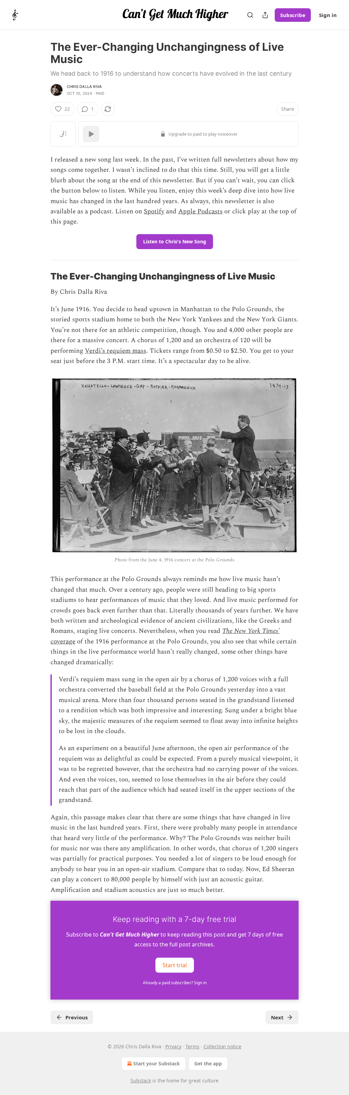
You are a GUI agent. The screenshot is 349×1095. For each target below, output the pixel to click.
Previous (76, 1017)
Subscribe (292, 15)
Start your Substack (156, 1063)
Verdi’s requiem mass (115, 351)
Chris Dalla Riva (84, 86)
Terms (192, 1046)
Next (277, 1017)
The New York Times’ (251, 631)
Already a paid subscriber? (175, 983)
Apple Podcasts (200, 211)
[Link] (40, 276)
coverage (62, 642)
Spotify (154, 211)
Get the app (208, 1063)
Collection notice (222, 1046)
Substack (141, 1080)
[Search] (250, 15)
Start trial (175, 965)
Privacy (173, 1046)
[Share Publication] (265, 15)
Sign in (328, 15)
